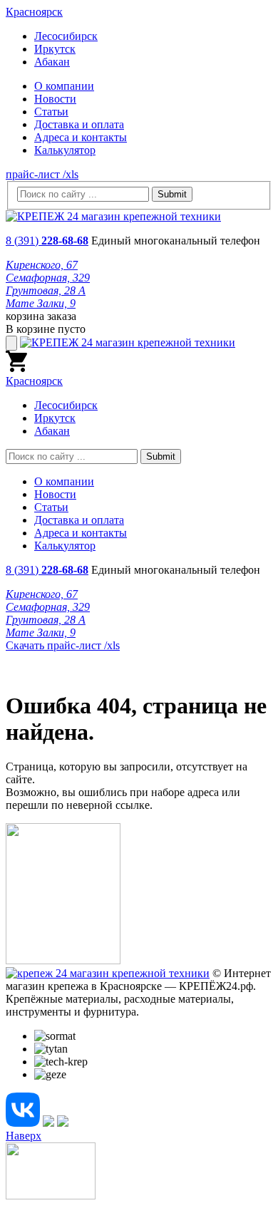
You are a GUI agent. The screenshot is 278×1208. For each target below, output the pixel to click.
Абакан (52, 62)
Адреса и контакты (80, 137)
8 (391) (47, 240)
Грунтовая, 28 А (46, 290)
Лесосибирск (66, 36)
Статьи (51, 111)
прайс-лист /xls (42, 174)
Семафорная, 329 (48, 278)
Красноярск (34, 12)
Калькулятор (65, 150)
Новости (55, 99)
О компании (64, 86)
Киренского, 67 (42, 265)
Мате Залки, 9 (41, 303)
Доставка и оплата (79, 124)
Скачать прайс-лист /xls (63, 645)
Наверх (23, 1136)
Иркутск (55, 49)
